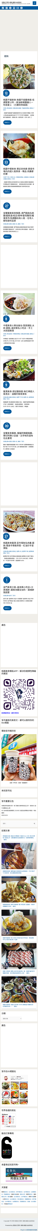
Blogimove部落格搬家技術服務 (29, 1230)
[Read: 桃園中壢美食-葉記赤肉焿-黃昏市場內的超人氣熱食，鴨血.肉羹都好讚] (19, 144)
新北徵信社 (21, 1199)
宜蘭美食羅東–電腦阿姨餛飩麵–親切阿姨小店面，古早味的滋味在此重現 (18, 435)
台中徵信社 (27, 1192)
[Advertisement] (19, 29)
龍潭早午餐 (25, 551)
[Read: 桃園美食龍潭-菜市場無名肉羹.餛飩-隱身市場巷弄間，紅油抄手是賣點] (19, 520)
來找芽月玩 (7, 790)
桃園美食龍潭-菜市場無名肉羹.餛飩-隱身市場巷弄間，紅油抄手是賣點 (18, 545)
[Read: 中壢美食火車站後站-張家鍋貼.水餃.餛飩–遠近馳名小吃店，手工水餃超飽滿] (19, 302)
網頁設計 (10, 1204)
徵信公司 (22, 1194)
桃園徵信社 (28, 1199)
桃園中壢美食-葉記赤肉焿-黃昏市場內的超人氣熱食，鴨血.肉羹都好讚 (18, 171)
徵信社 (6, 1192)
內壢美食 (26, 177)
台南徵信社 (16, 1201)
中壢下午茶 (6, 177)
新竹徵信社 (19, 1192)
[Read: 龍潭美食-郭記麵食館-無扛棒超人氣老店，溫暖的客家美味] (19, 368)
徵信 (9, 1197)
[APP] (21, 8)
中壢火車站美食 (7, 108)
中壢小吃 (12, 177)
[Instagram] (6, 8)
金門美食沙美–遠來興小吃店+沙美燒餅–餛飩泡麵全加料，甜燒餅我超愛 (18, 589)
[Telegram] (10, 8)
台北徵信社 (12, 1192)
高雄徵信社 (7, 1194)
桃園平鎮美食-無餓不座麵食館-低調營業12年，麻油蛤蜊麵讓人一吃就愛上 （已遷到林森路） (18, 102)
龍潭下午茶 (20, 397)
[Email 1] (18, 8)
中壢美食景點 (19, 177)
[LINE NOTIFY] (14, 8)
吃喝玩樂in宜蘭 (7, 224)
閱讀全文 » (7, 123)
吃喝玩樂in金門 (7, 595)
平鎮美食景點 (25, 108)
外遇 (32, 1197)
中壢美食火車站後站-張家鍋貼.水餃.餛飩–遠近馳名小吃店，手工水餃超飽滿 (18, 328)
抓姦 (15, 1194)
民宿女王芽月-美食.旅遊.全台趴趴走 (11, 2)
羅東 (19, 224)
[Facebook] (3, 8)
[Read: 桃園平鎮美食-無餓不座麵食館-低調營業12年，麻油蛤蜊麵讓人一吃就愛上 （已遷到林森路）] (19, 75)
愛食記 (31, 108)
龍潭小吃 (25, 397)
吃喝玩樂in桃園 (17, 108)
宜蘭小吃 (14, 224)
